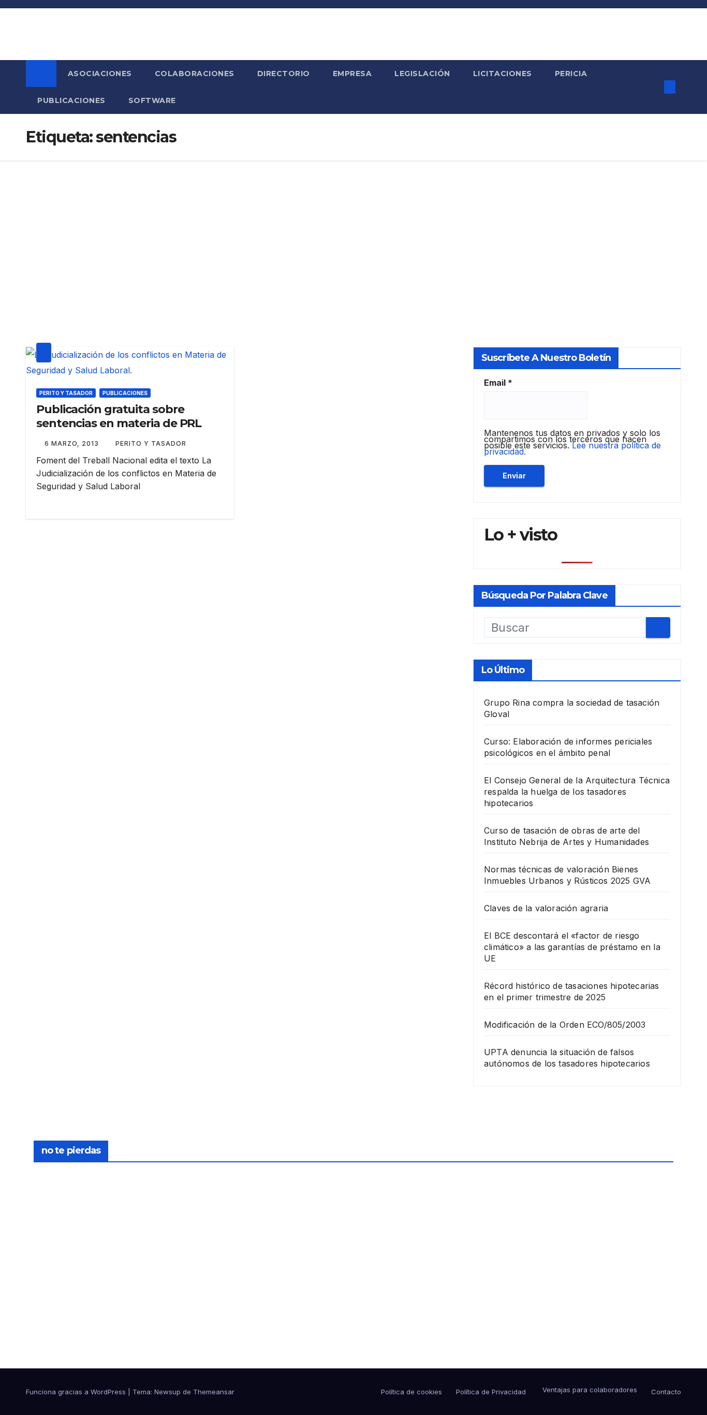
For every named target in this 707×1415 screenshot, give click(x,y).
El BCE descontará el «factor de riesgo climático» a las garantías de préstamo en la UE (572, 947)
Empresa (352, 73)
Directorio (283, 73)
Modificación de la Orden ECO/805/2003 (564, 1024)
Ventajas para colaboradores (588, 1389)
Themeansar (213, 1392)
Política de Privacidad (491, 1392)
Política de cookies (411, 1392)
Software (152, 100)
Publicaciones (71, 100)
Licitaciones (502, 73)
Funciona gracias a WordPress (77, 1392)
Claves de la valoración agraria (546, 908)
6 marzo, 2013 (73, 443)
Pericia (571, 73)
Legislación (422, 73)
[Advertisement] (353, 238)
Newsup (167, 1392)
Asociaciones (100, 73)
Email (498, 383)
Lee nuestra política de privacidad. (572, 448)
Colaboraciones (194, 73)
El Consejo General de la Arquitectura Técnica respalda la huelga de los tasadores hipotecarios (577, 791)
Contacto (666, 1392)
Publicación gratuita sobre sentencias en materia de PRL (118, 416)
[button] (649, 87)
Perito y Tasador (66, 393)
